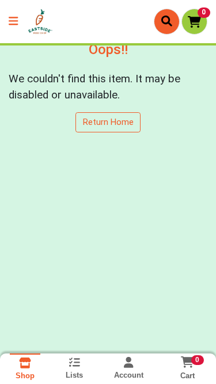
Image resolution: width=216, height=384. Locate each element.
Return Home (108, 122)
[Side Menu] (13, 22)
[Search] (166, 21)
